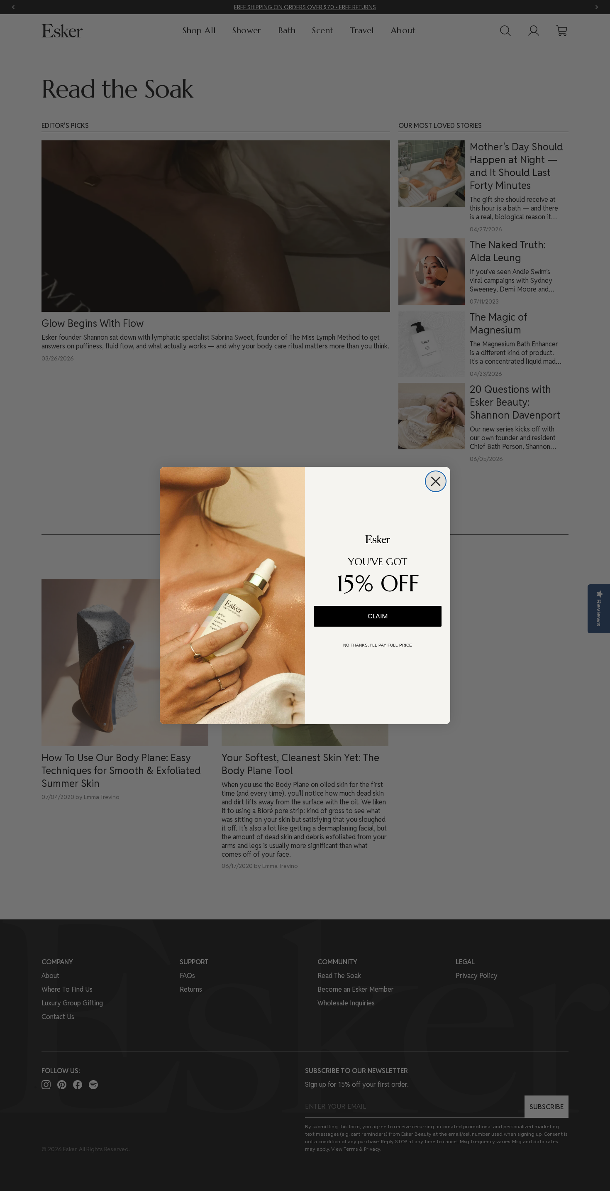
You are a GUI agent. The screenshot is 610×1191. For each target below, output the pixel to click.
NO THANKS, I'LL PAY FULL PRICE (377, 645)
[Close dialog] (435, 481)
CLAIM (378, 616)
